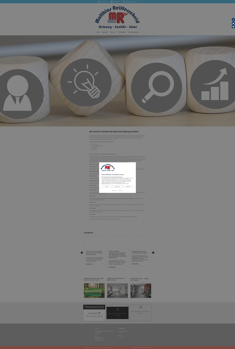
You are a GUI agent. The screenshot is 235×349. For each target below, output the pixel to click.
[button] (233, 19)
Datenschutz (114, 190)
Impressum (120, 190)
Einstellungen (117, 186)
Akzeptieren (128, 186)
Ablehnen (107, 186)
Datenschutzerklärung (106, 183)
